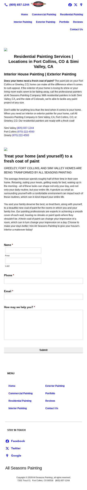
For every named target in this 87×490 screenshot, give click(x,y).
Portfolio (64, 22)
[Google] (81, 4)
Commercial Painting (44, 14)
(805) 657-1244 (25, 128)
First (7, 255)
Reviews (78, 22)
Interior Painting (23, 22)
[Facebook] (15, 440)
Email (8, 291)
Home (24, 14)
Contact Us (76, 29)
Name (8, 245)
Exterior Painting (45, 22)
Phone (9, 275)
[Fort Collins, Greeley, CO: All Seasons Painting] (43, 4)
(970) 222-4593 (25, 131)
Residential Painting (71, 14)
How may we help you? (19, 307)
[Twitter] (12, 448)
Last (7, 266)
